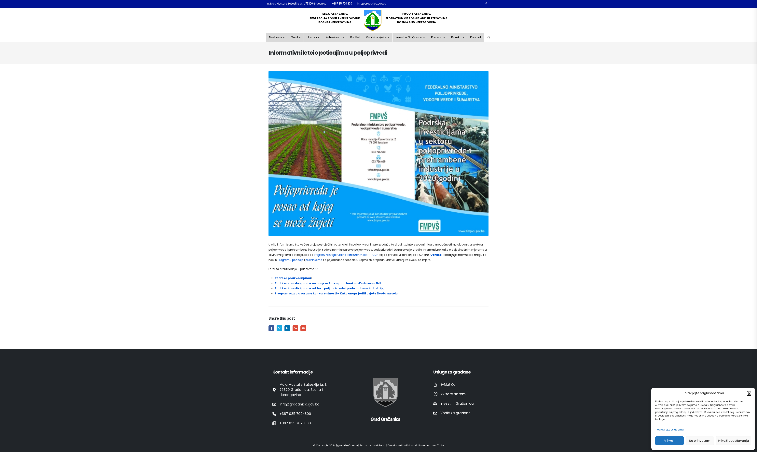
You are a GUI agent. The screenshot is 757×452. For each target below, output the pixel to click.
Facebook (271, 328)
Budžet (355, 37)
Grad (294, 37)
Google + (295, 328)
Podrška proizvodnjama (293, 278)
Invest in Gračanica (409, 37)
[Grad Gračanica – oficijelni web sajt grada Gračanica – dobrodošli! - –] (372, 20)
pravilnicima (314, 260)
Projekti (456, 37)
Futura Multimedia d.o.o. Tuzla (425, 445)
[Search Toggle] (489, 37)
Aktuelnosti (333, 37)
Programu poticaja (290, 260)
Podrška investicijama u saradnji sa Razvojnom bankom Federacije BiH (328, 283)
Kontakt (475, 37)
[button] (749, 393)
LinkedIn (287, 328)
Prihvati (669, 441)
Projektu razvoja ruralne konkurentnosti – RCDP (346, 255)
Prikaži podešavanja (733, 441)
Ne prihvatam (699, 441)
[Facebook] (486, 4)
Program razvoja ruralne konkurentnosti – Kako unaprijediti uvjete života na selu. (336, 293)
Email (303, 328)
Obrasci (436, 255)
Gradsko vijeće (376, 37)
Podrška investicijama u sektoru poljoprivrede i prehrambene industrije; (329, 288)
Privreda (436, 37)
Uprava (312, 37)
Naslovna (275, 37)
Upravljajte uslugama (670, 429)
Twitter (279, 328)
